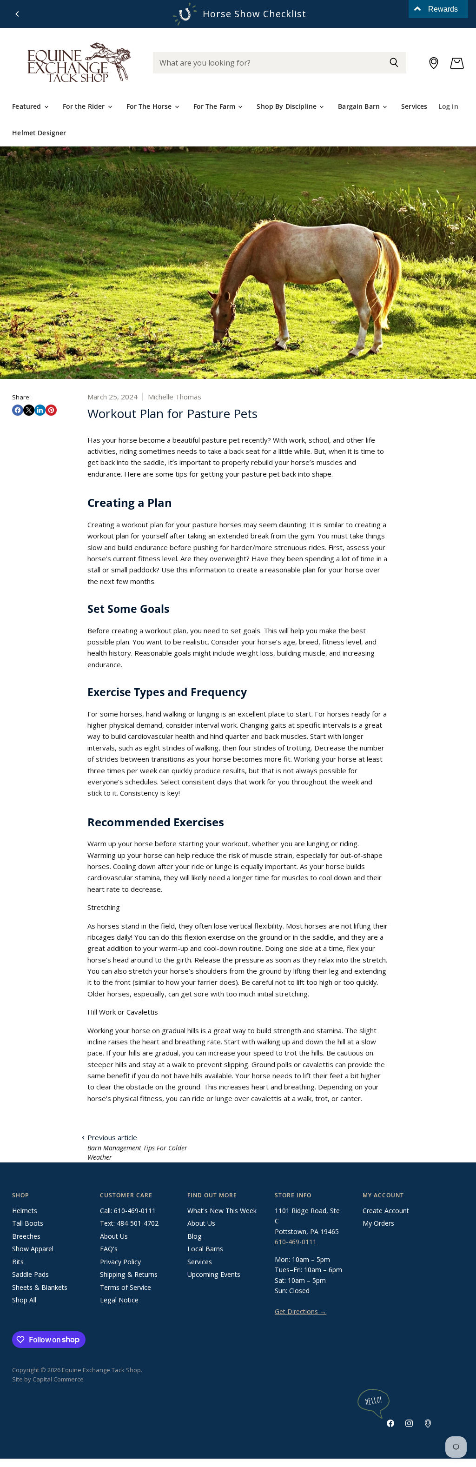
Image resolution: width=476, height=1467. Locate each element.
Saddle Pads (30, 1274)
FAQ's (109, 1248)
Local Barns (205, 1248)
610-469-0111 (296, 1241)
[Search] (394, 62)
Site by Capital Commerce (48, 1379)
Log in (448, 106)
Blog (194, 1236)
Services (414, 106)
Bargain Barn (360, 106)
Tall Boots (27, 1223)
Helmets (24, 1210)
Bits (18, 1261)
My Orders (378, 1223)
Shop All (24, 1299)
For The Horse (150, 106)
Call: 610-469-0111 (128, 1210)
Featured (27, 106)
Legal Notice (119, 1299)
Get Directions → (300, 1311)
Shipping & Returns (129, 1274)
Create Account (386, 1210)
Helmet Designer (39, 132)
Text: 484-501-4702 (129, 1223)
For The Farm (215, 106)
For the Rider (85, 106)
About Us (114, 1236)
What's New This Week (222, 1210)
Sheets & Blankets (39, 1287)
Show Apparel (32, 1248)
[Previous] (17, 14)
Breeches (26, 1236)
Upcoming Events (213, 1274)
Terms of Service (125, 1287)
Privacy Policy (120, 1261)
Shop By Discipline (287, 106)
